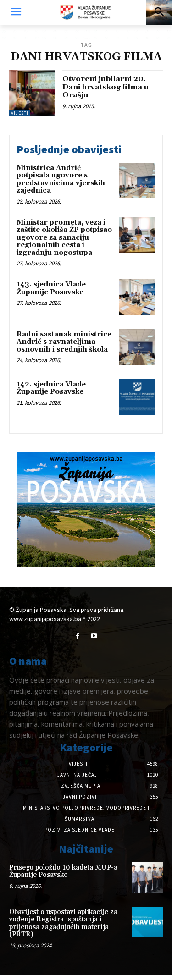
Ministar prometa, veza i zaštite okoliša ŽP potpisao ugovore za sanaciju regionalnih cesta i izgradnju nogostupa (64, 237)
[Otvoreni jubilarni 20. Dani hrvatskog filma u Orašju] (32, 93)
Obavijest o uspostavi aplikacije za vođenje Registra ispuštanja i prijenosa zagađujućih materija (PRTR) (63, 923)
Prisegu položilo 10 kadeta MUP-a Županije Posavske (63, 871)
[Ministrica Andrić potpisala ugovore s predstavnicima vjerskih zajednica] (137, 181)
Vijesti (19, 113)
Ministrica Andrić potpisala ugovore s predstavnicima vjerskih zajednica (61, 179)
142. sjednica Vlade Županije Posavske (51, 388)
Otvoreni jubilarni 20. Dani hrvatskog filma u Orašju (105, 86)
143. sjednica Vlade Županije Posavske (51, 288)
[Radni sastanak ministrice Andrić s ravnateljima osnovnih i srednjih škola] (137, 347)
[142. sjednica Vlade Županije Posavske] (137, 397)
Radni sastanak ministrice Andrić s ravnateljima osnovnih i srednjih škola (64, 342)
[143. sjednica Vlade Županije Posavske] (137, 297)
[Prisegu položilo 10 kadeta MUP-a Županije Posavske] (147, 877)
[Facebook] (77, 636)
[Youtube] (94, 636)
